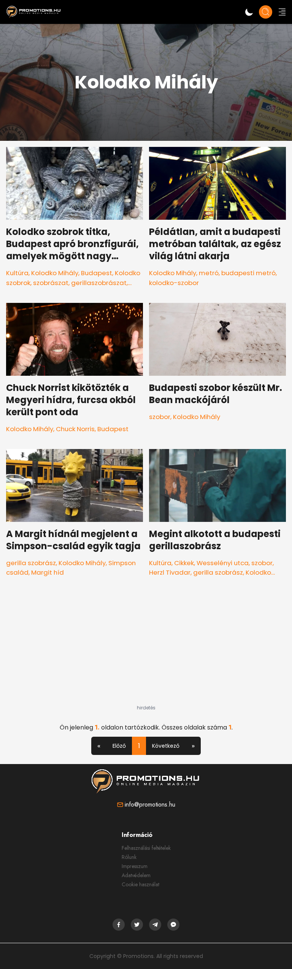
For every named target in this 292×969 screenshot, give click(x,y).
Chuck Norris (75, 428)
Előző (119, 746)
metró (209, 272)
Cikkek (184, 562)
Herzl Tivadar (169, 572)
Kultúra (17, 272)
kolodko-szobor (174, 282)
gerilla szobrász (31, 562)
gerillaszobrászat (99, 282)
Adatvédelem (136, 875)
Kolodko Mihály (54, 272)
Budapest (96, 272)
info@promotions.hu (150, 804)
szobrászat (50, 282)
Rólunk (129, 857)
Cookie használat (140, 884)
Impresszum (135, 866)
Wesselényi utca (223, 562)
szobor (159, 416)
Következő (165, 746)
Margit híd (47, 572)
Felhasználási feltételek (146, 848)
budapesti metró (248, 272)
